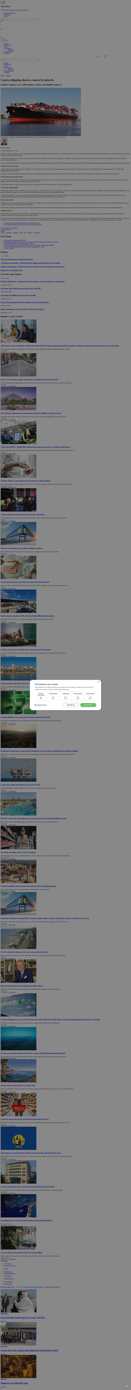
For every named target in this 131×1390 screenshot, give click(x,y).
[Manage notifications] (126, 1386)
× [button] (98, 682)
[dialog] (65, 695)
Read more (65, 689)
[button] (41, 705)
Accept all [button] (88, 705)
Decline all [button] (71, 705)
